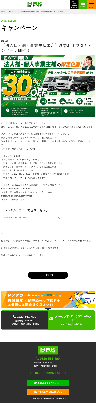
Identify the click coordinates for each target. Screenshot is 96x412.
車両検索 (82, 6)
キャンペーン (12, 11)
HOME (3, 11)
